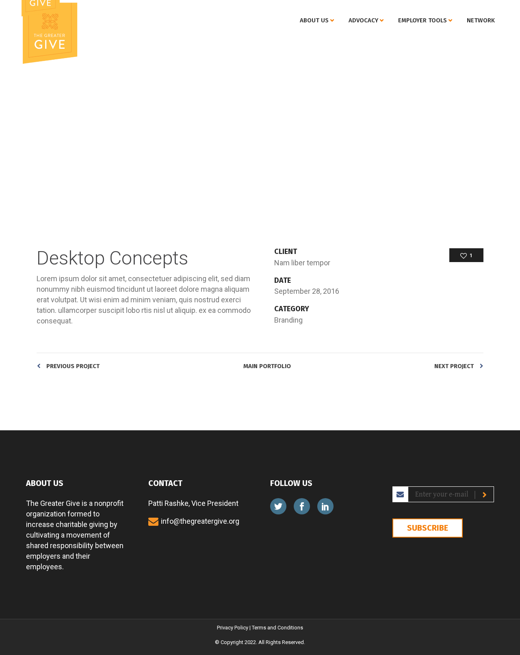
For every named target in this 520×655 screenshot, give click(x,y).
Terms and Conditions (277, 628)
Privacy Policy (232, 628)
